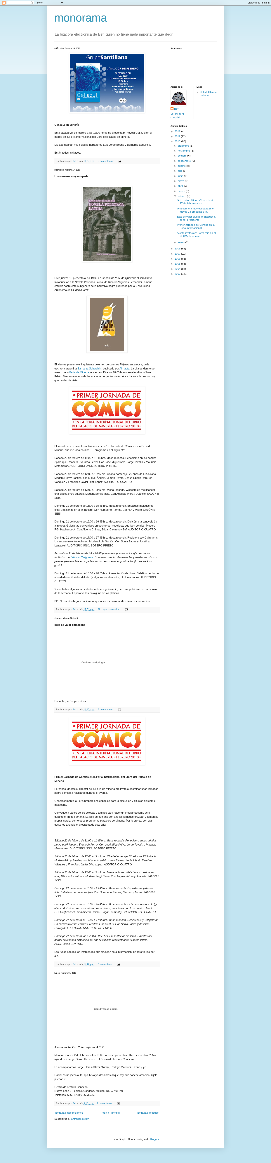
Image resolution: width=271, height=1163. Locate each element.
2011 (178, 136)
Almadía (124, 368)
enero (181, 242)
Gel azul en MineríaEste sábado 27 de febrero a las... (195, 202)
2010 (178, 141)
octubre (182, 155)
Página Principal (110, 1112)
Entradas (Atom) (80, 1118)
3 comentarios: (106, 161)
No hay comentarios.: (110, 609)
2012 (178, 131)
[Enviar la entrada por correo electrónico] (119, 161)
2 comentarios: (105, 1103)
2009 (178, 248)
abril (180, 185)
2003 (178, 273)
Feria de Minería (79, 372)
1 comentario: (105, 964)
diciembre (184, 145)
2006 (178, 258)
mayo (181, 180)
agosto (182, 165)
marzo (182, 191)
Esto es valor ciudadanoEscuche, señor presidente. (196, 218)
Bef (176, 108)
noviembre (184, 150)
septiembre (185, 160)
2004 (178, 268)
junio (181, 175)
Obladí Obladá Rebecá (208, 94)
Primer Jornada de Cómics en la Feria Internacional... (196, 226)
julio (180, 170)
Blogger (154, 1139)
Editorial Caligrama (81, 557)
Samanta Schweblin (89, 368)
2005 (178, 263)
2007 (178, 253)
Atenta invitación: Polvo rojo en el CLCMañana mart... (196, 234)
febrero (182, 196)
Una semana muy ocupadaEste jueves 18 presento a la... (195, 210)
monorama (80, 18)
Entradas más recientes (69, 1112)
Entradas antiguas (148, 1112)
